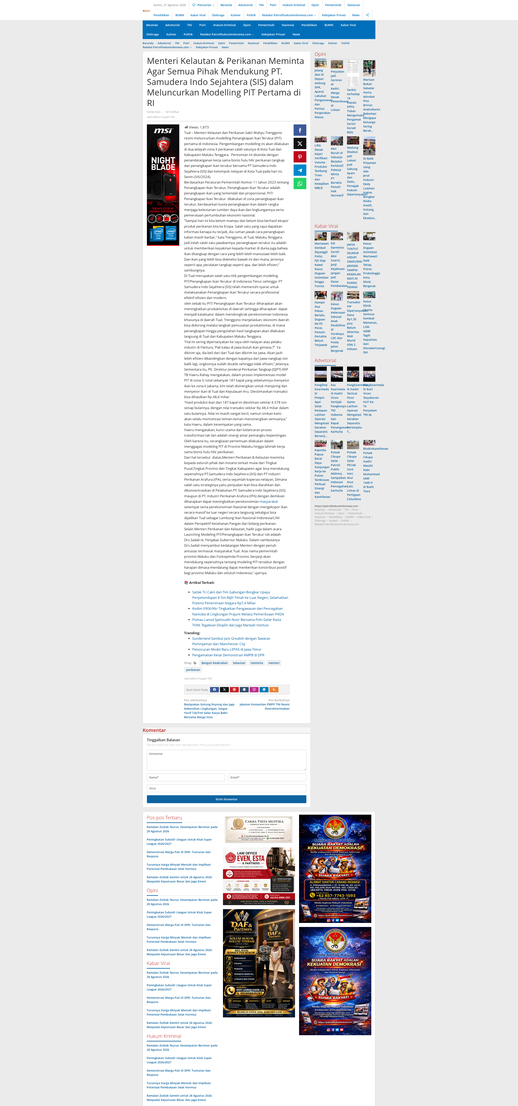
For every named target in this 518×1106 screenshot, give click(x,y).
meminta (257, 663)
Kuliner (333, 520)
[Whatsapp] (300, 183)
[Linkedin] (264, 689)
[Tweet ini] (300, 143)
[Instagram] (254, 689)
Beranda (320, 509)
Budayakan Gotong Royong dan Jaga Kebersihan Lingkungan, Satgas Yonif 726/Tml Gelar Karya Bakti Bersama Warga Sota (209, 708)
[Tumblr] (244, 689)
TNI (346, 509)
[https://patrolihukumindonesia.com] (147, 11)
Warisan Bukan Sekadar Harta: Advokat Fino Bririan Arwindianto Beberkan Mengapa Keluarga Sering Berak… (371, 105)
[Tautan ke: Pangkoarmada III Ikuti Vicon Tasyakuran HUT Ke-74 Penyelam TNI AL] (369, 374)
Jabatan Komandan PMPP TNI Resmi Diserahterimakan (265, 704)
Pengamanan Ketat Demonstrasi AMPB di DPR (228, 655)
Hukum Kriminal (324, 513)
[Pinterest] (234, 689)
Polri (355, 509)
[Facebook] (214, 689)
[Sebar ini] (300, 130)
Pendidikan (335, 517)
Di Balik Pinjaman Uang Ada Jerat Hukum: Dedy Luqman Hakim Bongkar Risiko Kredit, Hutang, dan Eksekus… (370, 188)
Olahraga (320, 520)
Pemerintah (355, 513)
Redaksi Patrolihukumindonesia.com (337, 524)
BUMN (350, 517)
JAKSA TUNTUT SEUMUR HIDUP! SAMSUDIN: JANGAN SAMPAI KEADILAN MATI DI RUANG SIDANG (355, 266)
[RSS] (274, 689)
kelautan (239, 663)
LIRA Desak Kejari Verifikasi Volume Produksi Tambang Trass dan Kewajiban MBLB (322, 166)
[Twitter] (224, 689)
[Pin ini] (300, 156)
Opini (341, 513)
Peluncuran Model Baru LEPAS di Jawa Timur (226, 649)
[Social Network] (367, 15)
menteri (274, 663)
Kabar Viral (364, 517)
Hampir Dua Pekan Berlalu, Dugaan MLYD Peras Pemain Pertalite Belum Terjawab (321, 323)
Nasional (320, 517)
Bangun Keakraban (215, 663)
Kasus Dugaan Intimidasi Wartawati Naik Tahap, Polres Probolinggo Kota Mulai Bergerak (371, 265)
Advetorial (334, 509)
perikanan (193, 670)
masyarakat (269, 501)
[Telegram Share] (300, 170)
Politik (345, 520)
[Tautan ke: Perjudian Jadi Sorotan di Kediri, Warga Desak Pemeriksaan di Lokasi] (337, 64)
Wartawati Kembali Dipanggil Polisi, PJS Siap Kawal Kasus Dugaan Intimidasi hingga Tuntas (322, 265)
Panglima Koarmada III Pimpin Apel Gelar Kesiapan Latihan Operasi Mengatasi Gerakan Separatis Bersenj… (322, 410)
